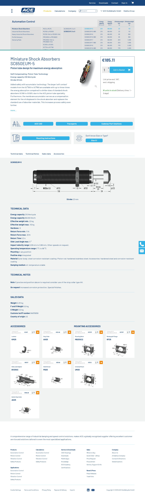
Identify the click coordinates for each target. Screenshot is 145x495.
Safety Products (16, 462)
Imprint (72, 490)
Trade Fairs (90, 476)
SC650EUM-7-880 (90, 43)
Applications (15, 467)
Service (92, 3)
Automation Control (17, 453)
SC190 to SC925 (48, 44)
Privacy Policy (46, 490)
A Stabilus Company (118, 456)
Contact (114, 3)
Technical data (17, 154)
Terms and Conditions (31, 490)
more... (14, 110)
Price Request (91, 459)
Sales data (46, 154)
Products (14, 450)
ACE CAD (38, 124)
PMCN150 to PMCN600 (50, 37)
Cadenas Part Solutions (111, 124)
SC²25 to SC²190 (48, 47)
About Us (115, 453)
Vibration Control (16, 459)
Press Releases (91, 473)
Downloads (103, 3)
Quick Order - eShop (93, 456)
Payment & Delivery (60, 490)
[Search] (95, 10)
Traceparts (72, 124)
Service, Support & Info (94, 465)
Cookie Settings (16, 490)
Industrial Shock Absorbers (21, 31)
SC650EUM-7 (89, 40)
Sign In (124, 3)
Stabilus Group (129, 11)
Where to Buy (91, 453)
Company (115, 450)
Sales (88, 450)
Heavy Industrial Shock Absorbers (23, 34)
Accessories (59, 154)
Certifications (65, 467)
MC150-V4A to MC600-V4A (51, 34)
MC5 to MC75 (47, 29)
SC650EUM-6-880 (90, 37)
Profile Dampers (17, 37)
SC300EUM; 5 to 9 (69, 29)
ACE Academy (65, 465)
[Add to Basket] (37, 332)
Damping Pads (16, 40)
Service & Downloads (68, 450)
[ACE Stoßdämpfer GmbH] (28, 11)
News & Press (91, 470)
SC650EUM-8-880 (90, 48)
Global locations (117, 462)
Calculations (40, 450)
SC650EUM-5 (89, 29)
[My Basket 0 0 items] (132, 3)
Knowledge (64, 462)
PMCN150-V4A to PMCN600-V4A (48, 41)
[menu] (60, 10)
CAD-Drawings (66, 453)
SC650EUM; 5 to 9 (69, 31)
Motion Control (15, 456)
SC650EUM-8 (89, 45)
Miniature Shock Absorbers (21, 29)
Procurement (91, 462)
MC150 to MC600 (48, 31)
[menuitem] (47, 10)
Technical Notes (32, 154)
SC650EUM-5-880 (90, 31)
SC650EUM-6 (89, 34)
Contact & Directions (119, 459)
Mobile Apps (65, 459)
